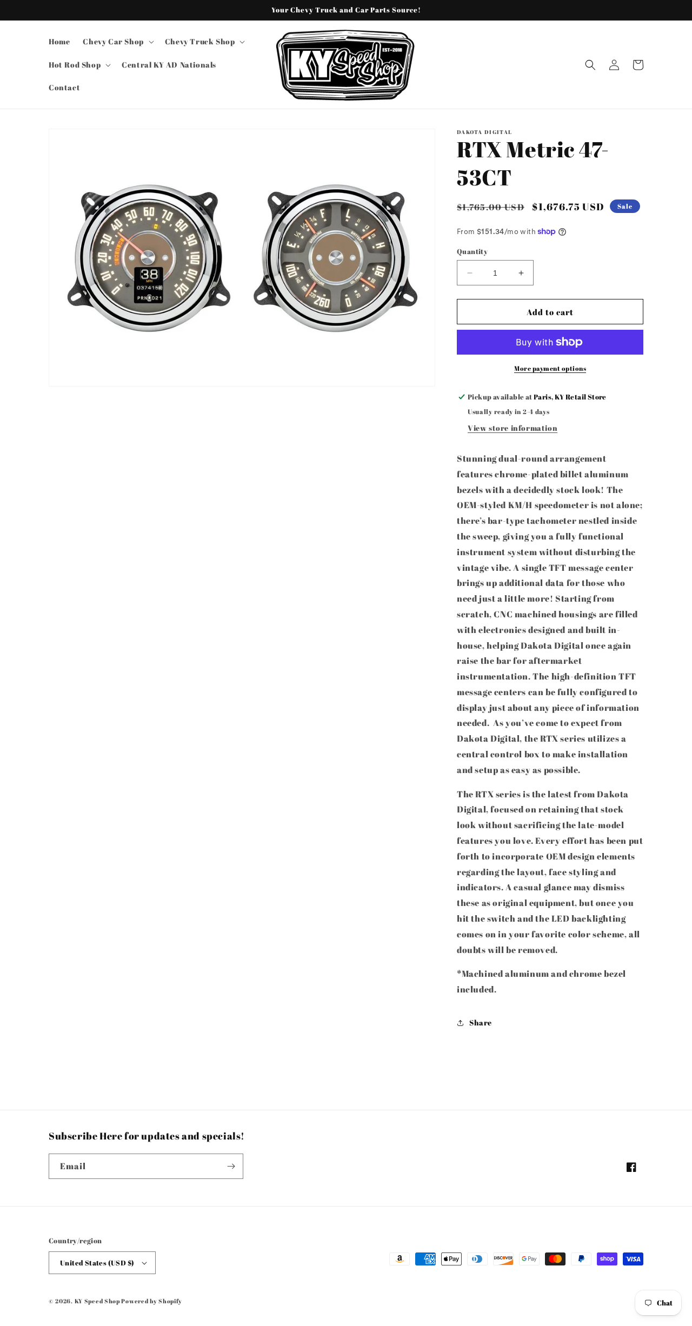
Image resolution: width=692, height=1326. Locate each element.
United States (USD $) (97, 1263)
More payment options (550, 368)
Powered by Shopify (151, 1301)
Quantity (472, 251)
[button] (117, 41)
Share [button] (480, 1022)
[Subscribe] (231, 1166)
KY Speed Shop (97, 1301)
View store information (512, 428)
